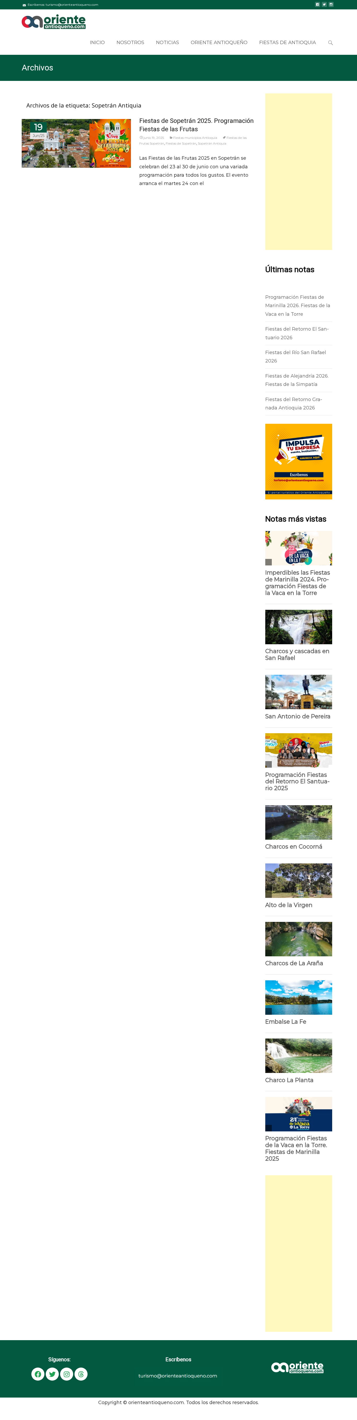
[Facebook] (37, 1374)
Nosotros (130, 42)
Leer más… (151, 195)
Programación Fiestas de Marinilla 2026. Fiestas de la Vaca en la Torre (297, 305)
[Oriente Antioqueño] (49, 19)
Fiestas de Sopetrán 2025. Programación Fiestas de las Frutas (196, 125)
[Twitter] (52, 1374)
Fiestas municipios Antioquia (195, 138)
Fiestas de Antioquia (287, 42)
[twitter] (324, 6)
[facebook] (317, 6)
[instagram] (331, 6)
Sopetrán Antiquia (212, 143)
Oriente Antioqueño (219, 42)
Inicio (97, 42)
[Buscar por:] (330, 43)
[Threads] (81, 1374)
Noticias (167, 42)
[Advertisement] (298, 171)
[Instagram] (66, 1374)
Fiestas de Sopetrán (181, 143)
